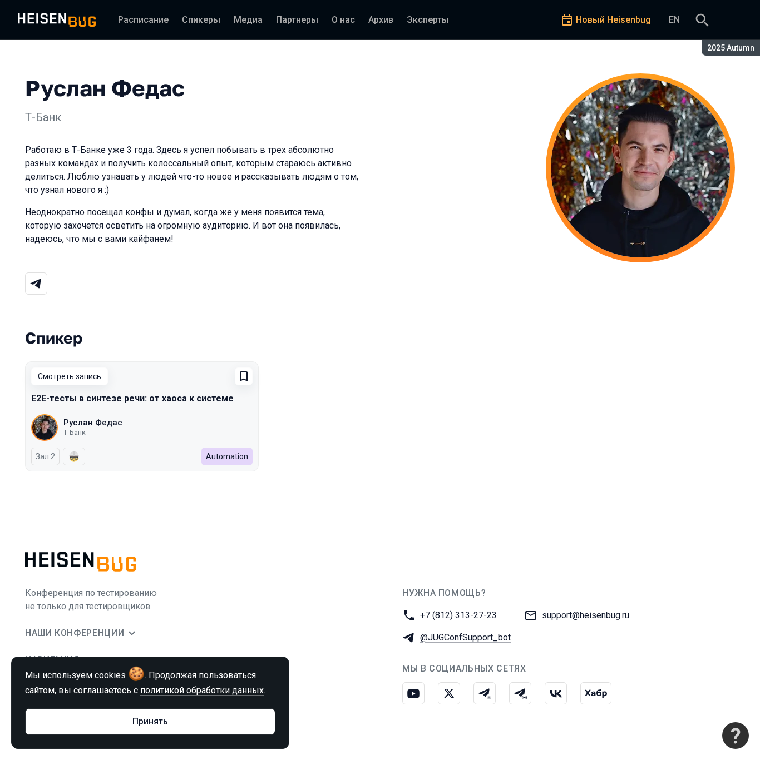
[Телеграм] (36, 283)
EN (674, 19)
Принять (150, 721)
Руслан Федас (92, 422)
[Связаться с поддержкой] (735, 735)
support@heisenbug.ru (585, 615)
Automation (227, 456)
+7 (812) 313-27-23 (458, 615)
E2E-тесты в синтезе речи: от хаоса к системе (132, 398)
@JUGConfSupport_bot (465, 637)
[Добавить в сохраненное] (244, 376)
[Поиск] (702, 20)
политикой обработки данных (202, 690)
